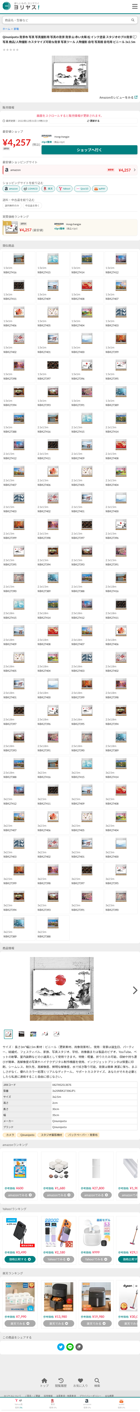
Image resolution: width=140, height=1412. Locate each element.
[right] (134, 990)
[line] (70, 1347)
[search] (133, 20)
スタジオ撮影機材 (51, 1134)
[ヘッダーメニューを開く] (134, 6)
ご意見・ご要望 (32, 1396)
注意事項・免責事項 (66, 1396)
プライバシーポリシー (90, 1396)
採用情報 (48, 1396)
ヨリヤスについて (12, 1396)
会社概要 (109, 1396)
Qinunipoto (27, 1134)
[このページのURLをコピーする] (79, 1347)
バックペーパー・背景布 (83, 1134)
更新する (95, 120)
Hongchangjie (62, 136)
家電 (16, 28)
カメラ (10, 1134)
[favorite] (134, 37)
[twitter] (60, 1347)
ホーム (6, 28)
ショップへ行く (89, 150)
